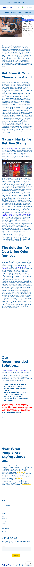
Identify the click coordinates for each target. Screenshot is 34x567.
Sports (13, 12)
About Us (4, 531)
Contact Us (4, 503)
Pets (19, 12)
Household (27, 12)
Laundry (6, 12)
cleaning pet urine (12, 148)
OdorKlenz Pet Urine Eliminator (15, 371)
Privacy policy (5, 507)
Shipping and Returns (7, 505)
